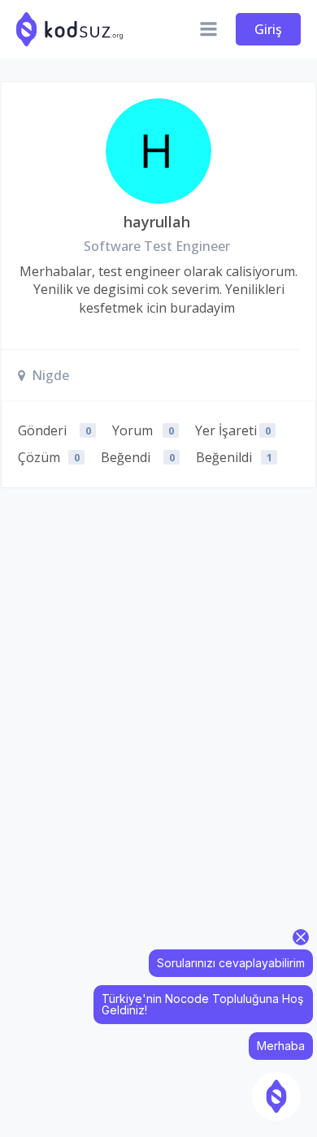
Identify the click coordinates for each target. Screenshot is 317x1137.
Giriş (268, 29)
